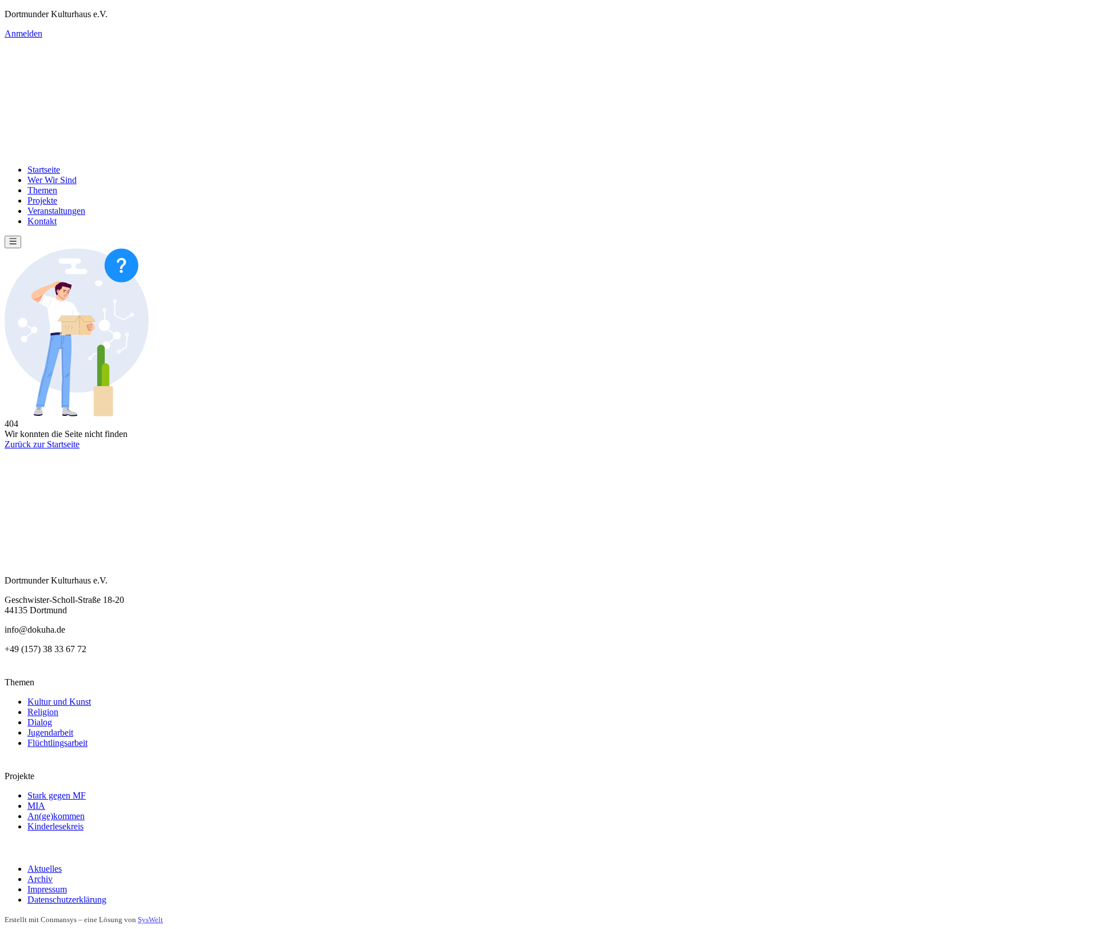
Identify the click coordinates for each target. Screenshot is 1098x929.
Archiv (40, 879)
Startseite (43, 169)
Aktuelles (44, 869)
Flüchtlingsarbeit (57, 743)
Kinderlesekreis (55, 826)
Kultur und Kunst (59, 701)
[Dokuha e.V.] (549, 97)
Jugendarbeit (50, 732)
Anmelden (23, 33)
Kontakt (42, 221)
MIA (36, 806)
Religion (42, 712)
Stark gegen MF (56, 795)
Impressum (47, 889)
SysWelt (150, 920)
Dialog (39, 722)
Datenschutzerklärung (66, 899)
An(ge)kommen (56, 816)
